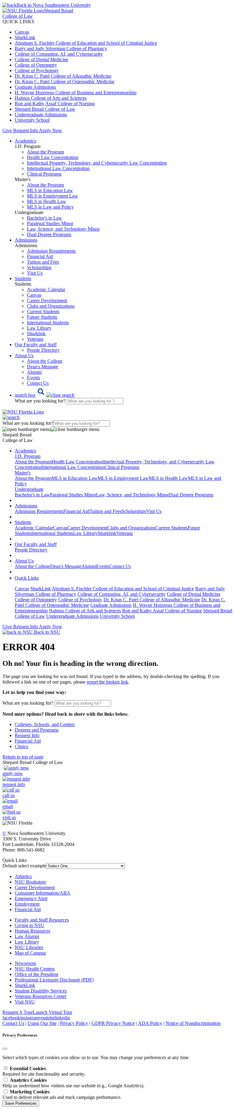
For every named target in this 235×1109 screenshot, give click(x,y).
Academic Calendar (46, 289)
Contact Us (38, 383)
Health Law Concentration (52, 157)
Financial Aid (40, 256)
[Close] (4, 1049)
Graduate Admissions (35, 87)
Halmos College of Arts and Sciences (51, 98)
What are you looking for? (41, 400)
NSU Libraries (29, 947)
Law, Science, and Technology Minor (63, 229)
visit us (9, 817)
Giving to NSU (29, 925)
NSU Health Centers (35, 968)
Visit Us (35, 273)
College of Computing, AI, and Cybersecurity (59, 54)
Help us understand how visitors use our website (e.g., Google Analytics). (73, 1082)
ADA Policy (150, 1023)
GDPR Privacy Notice (113, 1023)
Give (7, 130)
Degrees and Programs (36, 730)
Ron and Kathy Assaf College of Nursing (55, 103)
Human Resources (32, 930)
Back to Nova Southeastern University (54, 5)
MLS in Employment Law (52, 195)
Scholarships (39, 267)
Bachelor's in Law (44, 218)
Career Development (47, 300)
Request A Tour (17, 1012)
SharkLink (25, 37)
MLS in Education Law (50, 190)
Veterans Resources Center (40, 996)
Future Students (42, 317)
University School (32, 120)
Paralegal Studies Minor (50, 223)
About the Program (45, 151)
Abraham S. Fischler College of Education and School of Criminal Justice (86, 43)
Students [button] (23, 278)
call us (8, 795)
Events (33, 377)
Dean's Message (42, 366)
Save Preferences (21, 1103)
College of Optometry (36, 65)
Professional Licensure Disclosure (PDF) (54, 979)
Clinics (21, 746)
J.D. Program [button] (27, 456)
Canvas (22, 32)
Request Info (25, 130)
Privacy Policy (74, 1023)
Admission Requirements (51, 251)
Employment (27, 904)
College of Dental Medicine (41, 59)
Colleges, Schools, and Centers (45, 724)
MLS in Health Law (46, 201)
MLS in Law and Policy (50, 207)
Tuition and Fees (43, 262)
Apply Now (50, 130)
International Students (48, 322)
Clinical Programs (44, 173)
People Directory (43, 350)
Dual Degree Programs (49, 234)
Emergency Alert (31, 898)
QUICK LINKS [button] (18, 21)
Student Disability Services (41, 990)
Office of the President (36, 974)
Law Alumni (27, 936)
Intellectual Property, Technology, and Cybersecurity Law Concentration (97, 162)
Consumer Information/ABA (42, 893)
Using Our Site (42, 1023)
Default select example (24, 865)
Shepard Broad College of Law (45, 109)
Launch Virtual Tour (52, 1012)
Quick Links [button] (27, 577)
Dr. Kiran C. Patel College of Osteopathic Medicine (64, 81)
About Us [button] (24, 355)
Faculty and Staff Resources (42, 919)
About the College (44, 361)
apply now (12, 773)
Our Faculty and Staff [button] (36, 344)
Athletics (23, 876)
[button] (44, 395)
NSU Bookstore (30, 882)
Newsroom (25, 963)
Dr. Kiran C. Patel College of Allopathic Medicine (63, 76)
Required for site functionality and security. (43, 1071)
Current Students (43, 311)
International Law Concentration (58, 168)
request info (13, 784)
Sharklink (36, 333)
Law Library (39, 328)
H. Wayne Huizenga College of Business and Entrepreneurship (75, 92)
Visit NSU (25, 1001)
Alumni (34, 372)
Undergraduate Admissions (41, 114)
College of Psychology (37, 70)
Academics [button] (25, 140)
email (7, 806)
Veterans (35, 339)
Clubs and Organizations (51, 306)
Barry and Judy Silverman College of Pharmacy (61, 48)
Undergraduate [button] (29, 489)
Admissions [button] (26, 240)
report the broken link (107, 681)
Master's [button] (23, 472)
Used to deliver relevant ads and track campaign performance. (61, 1094)
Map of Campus (30, 952)
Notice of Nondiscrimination (193, 1023)
